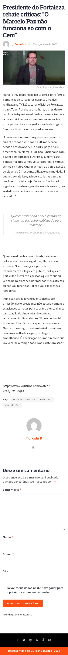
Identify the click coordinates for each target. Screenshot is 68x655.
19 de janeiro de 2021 (45, 44)
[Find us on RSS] (37, 640)
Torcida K (20, 44)
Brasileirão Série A (24, 399)
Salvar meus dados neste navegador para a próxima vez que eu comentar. (35, 590)
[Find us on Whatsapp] (49, 640)
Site (5, 571)
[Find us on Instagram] (30, 640)
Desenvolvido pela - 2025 (34, 650)
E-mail (8, 554)
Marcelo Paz (12, 405)
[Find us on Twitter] (24, 640)
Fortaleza (46, 399)
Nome (8, 537)
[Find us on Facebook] (18, 640)
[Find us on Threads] (43, 640)
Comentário (12, 490)
